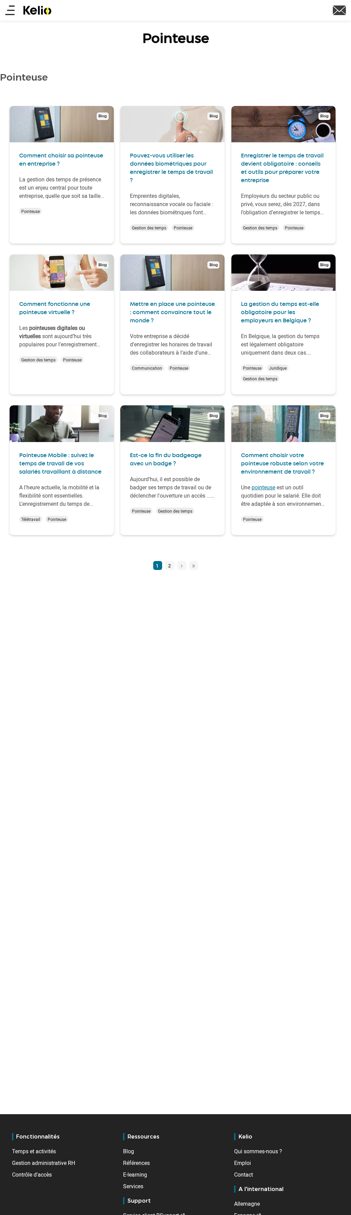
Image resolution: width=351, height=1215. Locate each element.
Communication (147, 368)
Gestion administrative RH (43, 1163)
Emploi (242, 1163)
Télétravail (30, 519)
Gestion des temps (149, 227)
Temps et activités (34, 1151)
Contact (243, 1174)
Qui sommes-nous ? (258, 1151)
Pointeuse (30, 211)
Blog (128, 1151)
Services (133, 1186)
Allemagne (247, 1203)
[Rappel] (339, 9)
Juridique (278, 368)
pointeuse (263, 487)
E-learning (135, 1174)
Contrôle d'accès (32, 1174)
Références (136, 1163)
